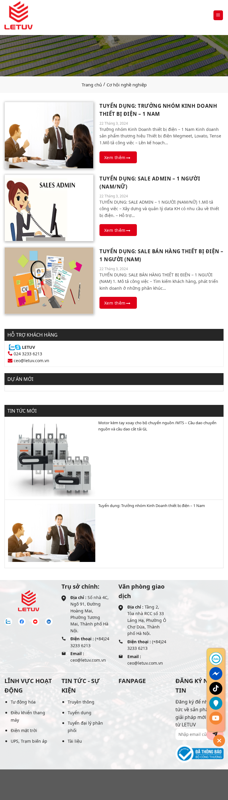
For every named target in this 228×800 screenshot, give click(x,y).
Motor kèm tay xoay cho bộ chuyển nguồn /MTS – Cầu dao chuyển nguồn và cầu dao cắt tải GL (157, 426)
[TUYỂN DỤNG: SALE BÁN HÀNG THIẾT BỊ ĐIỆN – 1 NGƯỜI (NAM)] (49, 280)
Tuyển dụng (79, 712)
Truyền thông (81, 702)
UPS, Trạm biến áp (29, 741)
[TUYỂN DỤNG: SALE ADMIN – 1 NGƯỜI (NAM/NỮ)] (49, 207)
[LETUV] (18, 15)
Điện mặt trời (24, 730)
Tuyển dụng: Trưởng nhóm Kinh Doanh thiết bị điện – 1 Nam (151, 505)
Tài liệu (75, 741)
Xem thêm (115, 157)
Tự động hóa (23, 702)
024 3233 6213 (28, 354)
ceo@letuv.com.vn (31, 360)
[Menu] (218, 15)
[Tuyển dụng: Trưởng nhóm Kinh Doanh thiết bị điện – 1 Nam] (49, 134)
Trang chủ (92, 85)
